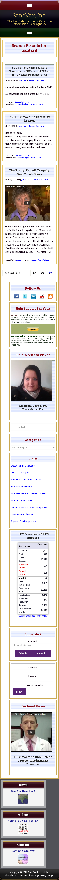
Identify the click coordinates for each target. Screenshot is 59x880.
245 (42, 272)
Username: (33, 667)
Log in (51, 875)
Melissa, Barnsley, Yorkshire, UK (33, 407)
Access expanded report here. (33, 616)
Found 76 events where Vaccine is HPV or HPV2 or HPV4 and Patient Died (29, 71)
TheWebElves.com (13, 875)
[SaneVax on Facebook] (16, 298)
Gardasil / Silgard (22, 102)
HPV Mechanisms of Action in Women (28, 493)
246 (50, 272)
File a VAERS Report (20, 472)
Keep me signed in (34, 685)
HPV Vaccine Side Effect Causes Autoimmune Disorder (33, 760)
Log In (19, 692)
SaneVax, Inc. (29, 15)
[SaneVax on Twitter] (23, 298)
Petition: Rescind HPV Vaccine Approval (29, 507)
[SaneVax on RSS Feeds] (48, 298)
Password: (33, 676)
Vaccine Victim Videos (40, 260)
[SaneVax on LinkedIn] (31, 298)
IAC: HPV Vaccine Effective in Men (29, 118)
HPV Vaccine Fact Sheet (22, 500)
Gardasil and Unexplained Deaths (26, 479)
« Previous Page (11, 272)
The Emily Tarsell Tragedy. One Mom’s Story (29, 172)
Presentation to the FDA (22, 514)
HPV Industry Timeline (21, 486)
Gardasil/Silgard (23, 104)
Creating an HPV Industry (23, 466)
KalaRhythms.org (38, 875)
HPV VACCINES (37, 104)
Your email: (33, 641)
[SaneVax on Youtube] (40, 298)
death (18, 260)
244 (34, 272)
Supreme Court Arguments (23, 521)
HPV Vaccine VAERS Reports (33, 535)
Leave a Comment (36, 80)
